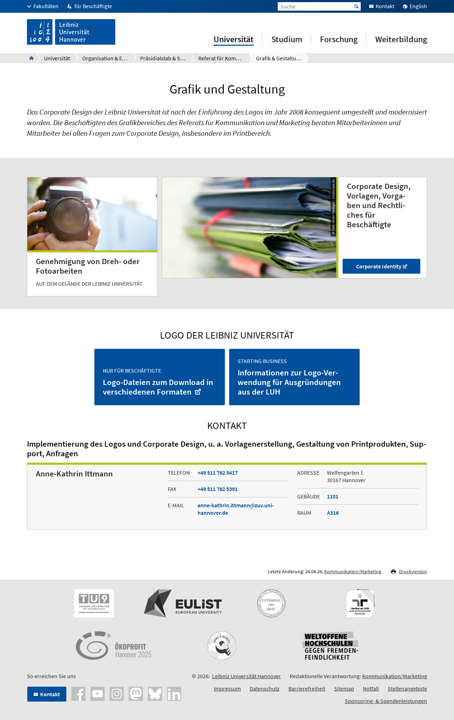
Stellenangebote (407, 688)
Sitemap (344, 688)
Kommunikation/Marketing (352, 571)
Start (356, 6)
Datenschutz (264, 688)
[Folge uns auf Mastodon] (135, 693)
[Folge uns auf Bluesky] (155, 693)
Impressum (227, 688)
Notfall (371, 688)
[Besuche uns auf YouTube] (97, 693)
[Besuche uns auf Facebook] (78, 693)
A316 (333, 512)
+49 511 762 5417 (218, 472)
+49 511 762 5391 (218, 488)
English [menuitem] (418, 6)
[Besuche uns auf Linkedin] (174, 693)
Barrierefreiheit (306, 688)
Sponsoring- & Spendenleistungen (386, 700)
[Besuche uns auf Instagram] (116, 693)
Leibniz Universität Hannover (246, 676)
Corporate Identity (379, 266)
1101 (332, 496)
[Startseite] (29, 58)
